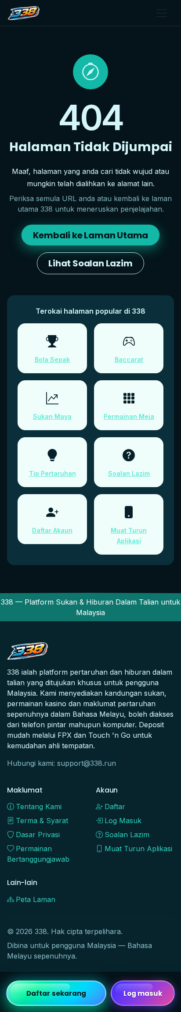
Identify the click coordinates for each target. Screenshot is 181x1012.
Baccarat (129, 359)
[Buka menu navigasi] (161, 13)
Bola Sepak (52, 359)
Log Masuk (123, 820)
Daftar (115, 806)
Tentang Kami (39, 806)
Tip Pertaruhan (52, 473)
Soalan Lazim (129, 473)
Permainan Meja (129, 416)
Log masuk (143, 993)
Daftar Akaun (52, 530)
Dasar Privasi (38, 834)
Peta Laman (35, 899)
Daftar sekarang (56, 993)
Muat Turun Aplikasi (138, 848)
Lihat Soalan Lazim (90, 263)
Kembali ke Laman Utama (90, 235)
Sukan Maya (52, 416)
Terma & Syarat (42, 820)
